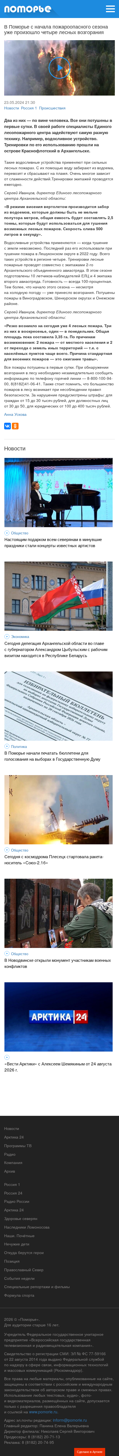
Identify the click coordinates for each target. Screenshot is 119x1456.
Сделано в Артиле (89, 1451)
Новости (11, 108)
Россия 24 (13, 1193)
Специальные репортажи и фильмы (37, 1286)
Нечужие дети (16, 1244)
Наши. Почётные (19, 1235)
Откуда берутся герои (24, 1252)
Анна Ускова (15, 414)
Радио (9, 1154)
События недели (19, 1278)
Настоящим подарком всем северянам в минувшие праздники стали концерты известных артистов (53, 542)
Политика (19, 746)
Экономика (20, 636)
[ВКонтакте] (7, 426)
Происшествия (52, 108)
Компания (13, 1162)
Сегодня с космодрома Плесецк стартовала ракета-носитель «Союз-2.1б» (54, 859)
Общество (19, 532)
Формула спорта (19, 1295)
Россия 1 (29, 108)
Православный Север (23, 1269)
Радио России (16, 1201)
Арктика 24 (14, 1137)
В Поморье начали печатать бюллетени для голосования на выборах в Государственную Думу (52, 756)
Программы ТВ (18, 1145)
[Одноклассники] (15, 426)
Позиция (12, 1261)
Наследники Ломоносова (27, 1227)
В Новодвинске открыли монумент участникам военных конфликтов (57, 963)
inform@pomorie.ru (70, 1420)
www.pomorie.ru (43, 1411)
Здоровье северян (20, 1218)
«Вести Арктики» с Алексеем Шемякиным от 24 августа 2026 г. (58, 1066)
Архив (9, 1171)
